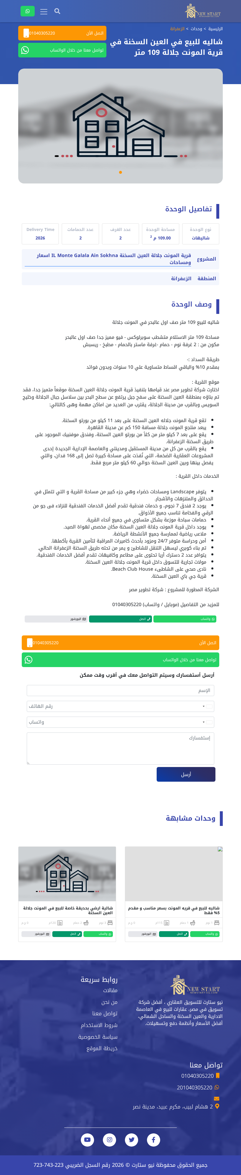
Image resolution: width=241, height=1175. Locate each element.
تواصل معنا (105, 1013)
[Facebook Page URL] (153, 1140)
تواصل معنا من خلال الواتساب (76, 50)
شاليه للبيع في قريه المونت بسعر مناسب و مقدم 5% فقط (174, 910)
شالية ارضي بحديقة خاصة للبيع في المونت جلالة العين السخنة (68, 910)
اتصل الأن (66, 33)
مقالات (110, 990)
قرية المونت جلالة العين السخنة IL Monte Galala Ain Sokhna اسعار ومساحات (114, 259)
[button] (120, 172)
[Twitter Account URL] (131, 1140)
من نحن (109, 1002)
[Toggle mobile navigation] (44, 11)
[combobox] (207, 706)
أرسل (186, 774)
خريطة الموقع (102, 1048)
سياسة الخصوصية (98, 1037)
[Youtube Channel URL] (87, 1140)
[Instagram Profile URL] (109, 1140)
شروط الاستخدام (99, 1025)
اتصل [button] (142, 619)
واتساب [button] (205, 619)
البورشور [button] (76, 619)
